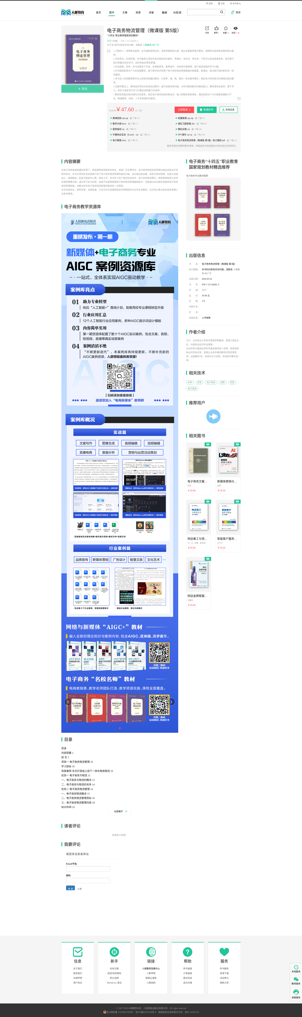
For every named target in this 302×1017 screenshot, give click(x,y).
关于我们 (77, 968)
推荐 (216, 33)
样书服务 (224, 968)
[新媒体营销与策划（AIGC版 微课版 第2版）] (228, 459)
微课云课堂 (151, 978)
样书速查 (187, 968)
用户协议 (77, 983)
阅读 (236, 33)
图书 (110, 12)
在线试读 (230, 109)
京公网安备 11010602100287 (119, 1012)
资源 (137, 12)
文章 (124, 12)
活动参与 (224, 978)
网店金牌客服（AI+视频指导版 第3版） (198, 596)
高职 (223, 382)
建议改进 (187, 978)
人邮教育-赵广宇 (151, 45)
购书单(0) (236, 4)
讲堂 (150, 12)
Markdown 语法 (114, 983)
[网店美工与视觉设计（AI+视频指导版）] (198, 516)
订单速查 (187, 973)
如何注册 (114, 968)
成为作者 (187, 983)
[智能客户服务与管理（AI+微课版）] (228, 516)
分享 (207, 33)
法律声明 (77, 978)
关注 (84, 88)
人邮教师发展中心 (151, 968)
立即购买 (183, 109)
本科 (190, 382)
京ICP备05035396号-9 (145, 1012)
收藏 (226, 33)
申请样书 (208, 109)
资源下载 (224, 973)
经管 (199, 382)
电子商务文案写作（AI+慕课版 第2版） (198, 481)
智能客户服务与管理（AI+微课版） (228, 539)
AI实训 (176, 12)
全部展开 (118, 811)
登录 (210, 4)
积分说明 (114, 978)
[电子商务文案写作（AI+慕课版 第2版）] (198, 459)
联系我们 (77, 973)
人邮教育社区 (76, 14)
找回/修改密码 (114, 973)
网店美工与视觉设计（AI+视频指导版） (198, 539)
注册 (222, 4)
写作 (236, 12)
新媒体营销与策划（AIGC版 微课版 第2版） (228, 481)
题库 (163, 12)
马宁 (109, 41)
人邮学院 (151, 973)
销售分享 (224, 983)
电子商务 (211, 382)
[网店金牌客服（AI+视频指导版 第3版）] (198, 573)
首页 (97, 12)
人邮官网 (151, 983)
